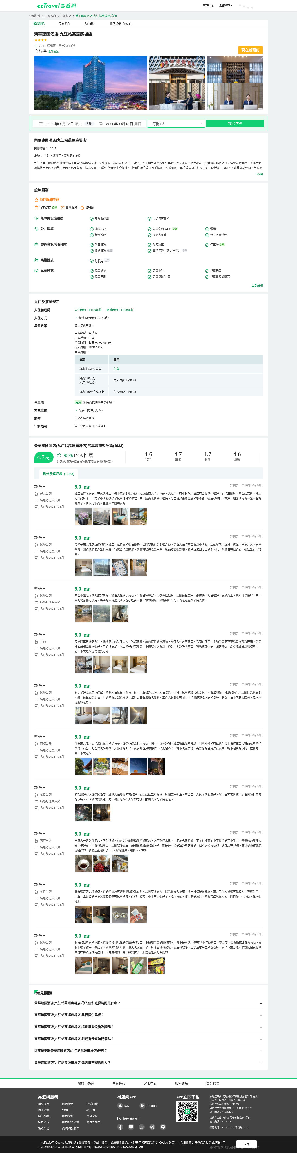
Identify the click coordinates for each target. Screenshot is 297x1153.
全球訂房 (35, 16)
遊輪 (65, 1110)
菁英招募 (212, 1083)
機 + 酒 (90, 1110)
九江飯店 (65, 16)
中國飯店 (50, 16)
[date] (61, 123)
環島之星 (92, 1116)
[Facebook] (120, 1127)
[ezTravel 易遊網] (56, 5)
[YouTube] (131, 1127)
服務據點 (181, 1083)
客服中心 (208, 5)
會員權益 (118, 1083)
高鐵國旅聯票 (70, 1128)
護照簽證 (43, 1128)
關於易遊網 (86, 1083)
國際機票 (43, 1104)
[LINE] (163, 1127)
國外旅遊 (43, 1110)
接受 (246, 1144)
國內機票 (68, 1104)
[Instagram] (142, 1127)
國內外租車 (93, 1122)
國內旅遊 (68, 1116)
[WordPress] (152, 1127)
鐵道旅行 (43, 1122)
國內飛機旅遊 (70, 1122)
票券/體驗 (44, 1116)
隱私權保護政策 (133, 1147)
